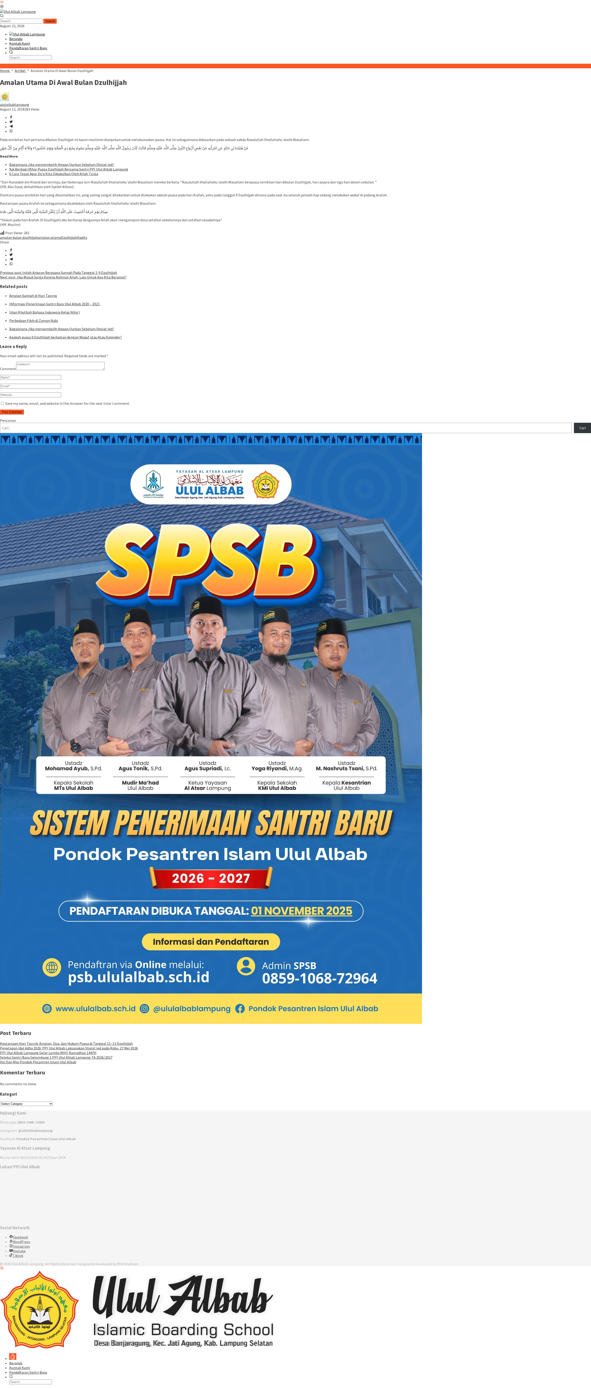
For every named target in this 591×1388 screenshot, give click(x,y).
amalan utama (49, 237)
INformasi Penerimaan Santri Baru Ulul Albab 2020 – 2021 (54, 304)
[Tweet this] (11, 122)
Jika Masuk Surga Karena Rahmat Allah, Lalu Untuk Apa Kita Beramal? (63, 277)
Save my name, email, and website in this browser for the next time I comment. (67, 403)
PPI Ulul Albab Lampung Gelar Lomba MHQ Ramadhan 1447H (48, 1052)
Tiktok (17, 1255)
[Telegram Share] (11, 126)
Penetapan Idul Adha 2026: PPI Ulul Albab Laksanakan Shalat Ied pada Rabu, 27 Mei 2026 (69, 1048)
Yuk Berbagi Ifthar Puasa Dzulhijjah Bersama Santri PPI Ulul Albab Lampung (68, 169)
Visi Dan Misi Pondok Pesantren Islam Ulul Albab (38, 1062)
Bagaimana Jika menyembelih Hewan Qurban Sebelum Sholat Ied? (61, 164)
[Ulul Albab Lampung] (18, 11)
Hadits (82, 237)
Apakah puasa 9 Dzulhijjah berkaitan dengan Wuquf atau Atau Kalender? (65, 337)
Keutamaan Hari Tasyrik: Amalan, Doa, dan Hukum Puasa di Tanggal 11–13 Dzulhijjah (66, 1043)
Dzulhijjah (69, 237)
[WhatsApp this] (11, 131)
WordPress (21, 1241)
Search (50, 21)
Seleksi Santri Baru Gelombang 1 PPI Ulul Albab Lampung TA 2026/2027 (56, 1057)
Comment (8, 368)
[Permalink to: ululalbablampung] (4, 100)
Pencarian (8, 420)
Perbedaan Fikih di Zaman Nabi (33, 320)
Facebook (20, 1237)
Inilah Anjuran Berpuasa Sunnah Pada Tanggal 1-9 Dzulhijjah (58, 272)
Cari (582, 428)
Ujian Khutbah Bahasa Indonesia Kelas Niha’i (44, 312)
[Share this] (11, 117)
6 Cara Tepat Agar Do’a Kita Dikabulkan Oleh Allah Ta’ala (53, 173)
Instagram (21, 1246)
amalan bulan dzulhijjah (19, 237)
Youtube (19, 1251)
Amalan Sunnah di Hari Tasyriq (33, 295)
